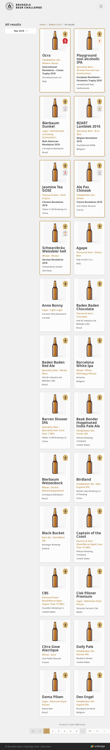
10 (90, 731)
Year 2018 (19, 30)
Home (43, 24)
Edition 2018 (55, 24)
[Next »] (104, 731)
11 (97, 731)
